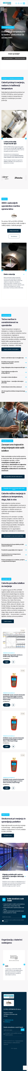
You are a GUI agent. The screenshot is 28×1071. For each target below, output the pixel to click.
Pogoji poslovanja (19, 1040)
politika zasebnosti (8, 1042)
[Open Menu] (24, 3)
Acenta (15, 1048)
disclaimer (6, 1044)
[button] (2, 138)
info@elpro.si (7, 1021)
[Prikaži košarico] (21, 3)
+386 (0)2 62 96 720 (9, 1020)
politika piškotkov (16, 1042)
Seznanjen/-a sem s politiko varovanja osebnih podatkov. (14, 920)
